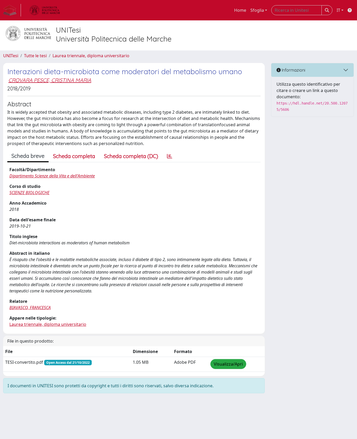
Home (240, 10)
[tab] (170, 156)
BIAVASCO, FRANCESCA (30, 307)
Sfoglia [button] (257, 10)
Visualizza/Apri (228, 364)
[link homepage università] (44, 10)
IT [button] (338, 10)
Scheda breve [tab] (27, 156)
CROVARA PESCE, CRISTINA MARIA (49, 80)
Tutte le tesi (35, 56)
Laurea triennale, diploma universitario (91, 56)
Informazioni (293, 70)
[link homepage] (12, 10)
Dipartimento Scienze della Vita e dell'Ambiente (52, 176)
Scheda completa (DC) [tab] (131, 156)
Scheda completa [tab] (74, 156)
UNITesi (10, 56)
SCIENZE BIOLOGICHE (29, 192)
